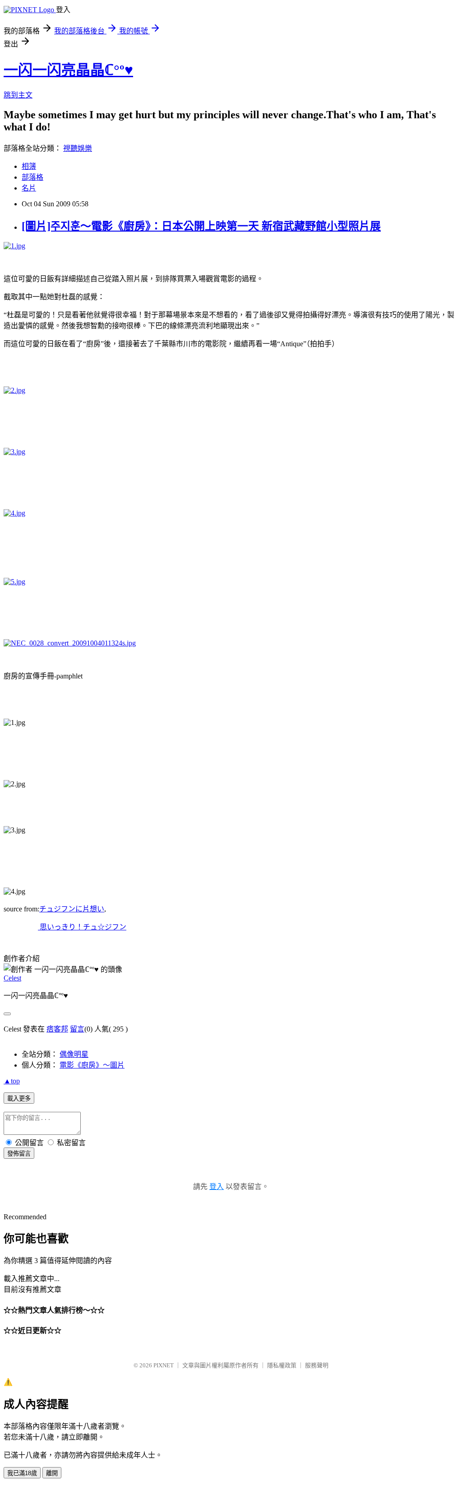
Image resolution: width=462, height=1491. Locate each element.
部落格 (32, 177)
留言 (77, 1029)
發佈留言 (19, 1153)
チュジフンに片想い (71, 909)
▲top (12, 1081)
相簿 (29, 166)
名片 (29, 188)
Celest (12, 978)
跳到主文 (18, 95)
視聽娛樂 (77, 148)
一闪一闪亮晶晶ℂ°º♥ (68, 70)
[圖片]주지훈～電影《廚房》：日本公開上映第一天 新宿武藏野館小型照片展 (201, 226)
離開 (52, 1473)
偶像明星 (74, 1054)
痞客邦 (57, 1029)
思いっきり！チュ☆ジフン (82, 927)
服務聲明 (316, 1365)
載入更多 (19, 1098)
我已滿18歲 (22, 1473)
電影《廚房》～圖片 (92, 1065)
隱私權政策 (281, 1365)
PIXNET (163, 1365)
